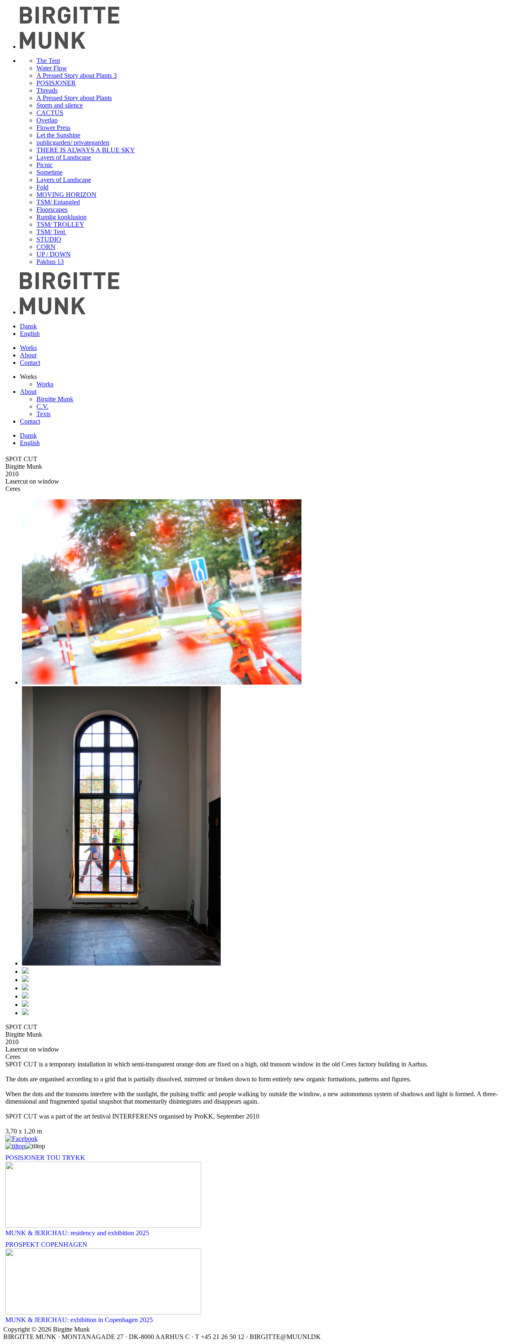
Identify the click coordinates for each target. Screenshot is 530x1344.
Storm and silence (59, 105)
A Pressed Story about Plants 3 (76, 75)
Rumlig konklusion (61, 216)
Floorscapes (51, 209)
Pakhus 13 (50, 261)
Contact (30, 362)
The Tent (48, 60)
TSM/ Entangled (58, 202)
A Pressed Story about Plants (74, 97)
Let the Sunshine (58, 135)
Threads (47, 90)
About (28, 355)
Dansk (28, 326)
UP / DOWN (53, 254)
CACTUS (49, 112)
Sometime (49, 172)
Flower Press (53, 127)
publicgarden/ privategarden (72, 142)
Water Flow (51, 68)
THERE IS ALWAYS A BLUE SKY (85, 149)
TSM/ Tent (51, 231)
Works (28, 347)
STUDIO (48, 239)
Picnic (44, 164)
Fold (42, 187)
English (30, 333)
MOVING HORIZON (66, 194)
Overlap (47, 120)
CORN (45, 246)
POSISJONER (56, 82)
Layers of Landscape (63, 157)
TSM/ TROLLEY (60, 224)
